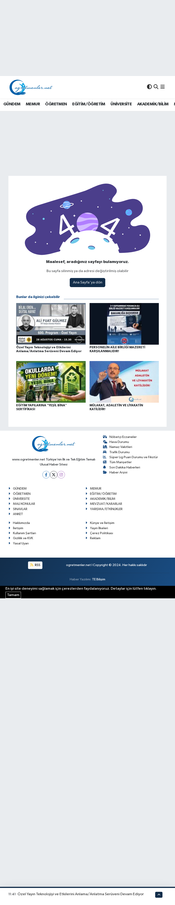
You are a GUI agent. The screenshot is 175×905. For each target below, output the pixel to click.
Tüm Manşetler (120, 462)
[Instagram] (61, 474)
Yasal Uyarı (21, 543)
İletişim (18, 528)
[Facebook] (46, 474)
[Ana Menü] (162, 87)
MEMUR (33, 104)
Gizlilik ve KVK (23, 538)
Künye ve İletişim (102, 523)
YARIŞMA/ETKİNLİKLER (106, 509)
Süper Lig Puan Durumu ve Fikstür (133, 457)
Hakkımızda (21, 523)
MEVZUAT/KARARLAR (106, 504)
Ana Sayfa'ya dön (87, 282)
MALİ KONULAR (24, 504)
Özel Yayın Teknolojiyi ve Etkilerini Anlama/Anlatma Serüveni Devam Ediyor (81, 894)
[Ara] (156, 87)
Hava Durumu (119, 442)
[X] (53, 474)
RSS (37, 565)
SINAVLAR (20, 509)
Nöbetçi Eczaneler (123, 437)
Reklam (95, 538)
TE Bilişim (98, 579)
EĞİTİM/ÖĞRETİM (88, 104)
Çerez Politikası (101, 533)
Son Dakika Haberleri (124, 467)
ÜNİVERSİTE (121, 104)
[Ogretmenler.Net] (31, 87)
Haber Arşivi (118, 472)
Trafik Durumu (119, 452)
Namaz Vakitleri (120, 447)
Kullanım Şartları (24, 533)
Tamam (13, 595)
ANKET (18, 514)
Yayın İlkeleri (99, 528)
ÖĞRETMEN (56, 104)
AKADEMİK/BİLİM (153, 104)
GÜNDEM (11, 104)
